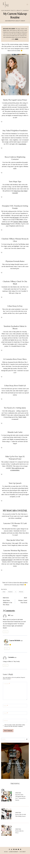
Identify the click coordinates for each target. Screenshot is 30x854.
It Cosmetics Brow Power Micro (15, 359)
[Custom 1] (21, 849)
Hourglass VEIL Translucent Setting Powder (15, 207)
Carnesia (11, 657)
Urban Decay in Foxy (15, 306)
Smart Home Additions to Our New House (7, 601)
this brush (15, 217)
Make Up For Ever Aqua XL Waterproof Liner (15, 457)
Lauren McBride (14, 640)
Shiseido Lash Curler (14, 432)
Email (6, 713)
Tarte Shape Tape (15, 181)
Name (6, 705)
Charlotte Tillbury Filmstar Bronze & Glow (15, 240)
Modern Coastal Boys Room (22, 600)
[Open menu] (27, 4)
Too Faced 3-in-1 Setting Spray (15, 408)
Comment (7, 683)
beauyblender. (22, 144)
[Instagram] (9, 849)
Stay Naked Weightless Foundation (15, 130)
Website (6, 720)
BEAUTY (19, 10)
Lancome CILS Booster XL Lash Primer (15, 524)
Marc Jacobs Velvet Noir (15, 540)
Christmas (18, 792)
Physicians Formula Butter (15, 261)
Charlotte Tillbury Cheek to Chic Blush (15, 282)
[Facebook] (14, 849)
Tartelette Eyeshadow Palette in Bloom (15, 327)
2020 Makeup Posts (8, 10)
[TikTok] (12, 849)
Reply (5, 631)
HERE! (16, 39)
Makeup (26, 10)
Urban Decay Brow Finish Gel (15, 385)
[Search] (26, 739)
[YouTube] (16, 849)
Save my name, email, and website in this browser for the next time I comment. (15, 725)
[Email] (18, 849)
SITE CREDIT (23, 851)
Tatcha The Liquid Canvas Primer (15, 100)
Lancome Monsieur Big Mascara (15, 550)
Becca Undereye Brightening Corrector (15, 158)
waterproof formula (6, 559)
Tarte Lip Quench (15, 483)
